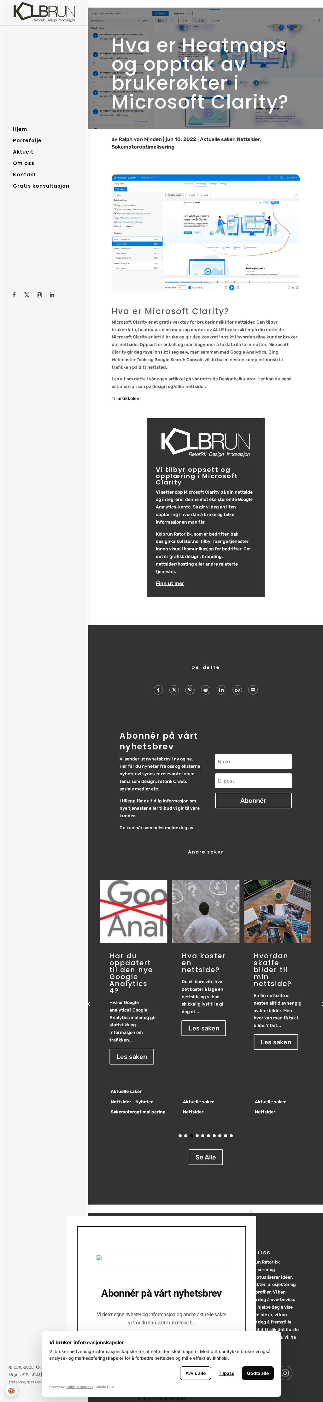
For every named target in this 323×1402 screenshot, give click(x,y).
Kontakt (24, 174)
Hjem (20, 129)
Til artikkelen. (126, 398)
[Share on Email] (253, 690)
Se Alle (206, 1157)
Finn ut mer (170, 583)
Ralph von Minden (140, 139)
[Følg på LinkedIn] (52, 295)
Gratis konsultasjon (41, 186)
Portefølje (27, 140)
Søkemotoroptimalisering (143, 147)
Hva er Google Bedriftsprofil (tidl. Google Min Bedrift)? (279, 973)
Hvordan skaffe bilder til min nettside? (204, 969)
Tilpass (226, 1373)
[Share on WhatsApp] (237, 690)
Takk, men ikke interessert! (161, 1398)
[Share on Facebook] (158, 690)
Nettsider (248, 139)
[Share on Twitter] (174, 690)
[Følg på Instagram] (39, 295)
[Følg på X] (27, 295)
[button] (89, 1004)
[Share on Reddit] (205, 690)
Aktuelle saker (217, 139)
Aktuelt (23, 152)
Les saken (135, 1028)
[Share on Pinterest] (190, 690)
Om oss (23, 163)
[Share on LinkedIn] (221, 690)
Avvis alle (195, 1373)
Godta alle (258, 1373)
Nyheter (301, 1102)
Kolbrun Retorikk (79, 1387)
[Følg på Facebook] (14, 295)
